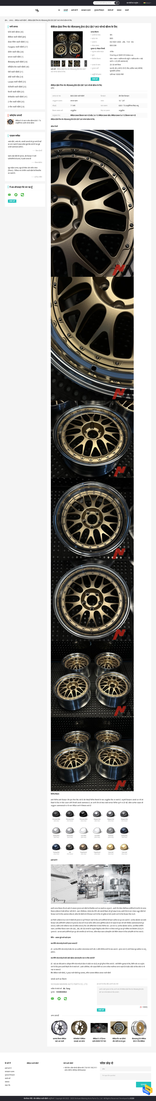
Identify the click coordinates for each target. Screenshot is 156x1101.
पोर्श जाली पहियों (13, 72)
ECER (132, 1098)
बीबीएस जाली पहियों (20, 20)
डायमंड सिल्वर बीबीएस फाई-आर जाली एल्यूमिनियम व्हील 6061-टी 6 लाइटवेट (59, 1040)
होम (6, 20)
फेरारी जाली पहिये (14, 92)
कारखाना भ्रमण (86, 10)
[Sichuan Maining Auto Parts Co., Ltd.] (37, 10)
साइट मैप (7, 1085)
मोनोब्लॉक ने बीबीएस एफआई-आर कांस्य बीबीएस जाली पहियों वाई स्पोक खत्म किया (79, 1040)
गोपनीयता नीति (28, 1098)
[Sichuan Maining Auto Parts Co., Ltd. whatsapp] (17, 194)
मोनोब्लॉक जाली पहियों (15, 97)
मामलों (127, 10)
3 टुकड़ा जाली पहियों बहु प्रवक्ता (75, 973)
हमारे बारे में (74, 10)
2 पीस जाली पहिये (14, 102)
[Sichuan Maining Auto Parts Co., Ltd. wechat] (24, 194)
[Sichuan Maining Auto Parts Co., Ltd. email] (11, 194)
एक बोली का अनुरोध (132, 3)
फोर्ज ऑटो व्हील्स (14, 32)
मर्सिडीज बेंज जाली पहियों (16, 67)
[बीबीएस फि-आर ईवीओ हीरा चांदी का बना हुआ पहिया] (119, 1027)
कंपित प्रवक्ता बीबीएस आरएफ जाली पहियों (98, 973)
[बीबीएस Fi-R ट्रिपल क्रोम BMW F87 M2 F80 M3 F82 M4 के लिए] (99, 1027)
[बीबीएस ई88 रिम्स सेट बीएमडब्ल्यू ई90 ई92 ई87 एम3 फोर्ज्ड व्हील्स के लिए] (68, 45)
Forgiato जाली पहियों (16, 47)
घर (59, 10)
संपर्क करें (110, 10)
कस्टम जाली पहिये (14, 57)
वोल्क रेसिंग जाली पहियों (16, 42)
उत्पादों (66, 10)
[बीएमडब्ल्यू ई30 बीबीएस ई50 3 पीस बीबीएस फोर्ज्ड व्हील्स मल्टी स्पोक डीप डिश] (138, 1027)
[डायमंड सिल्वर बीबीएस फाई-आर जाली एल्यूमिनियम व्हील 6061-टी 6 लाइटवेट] (59, 1027)
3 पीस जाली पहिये (14, 107)
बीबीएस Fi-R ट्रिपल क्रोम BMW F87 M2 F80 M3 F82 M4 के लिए (99, 1040)
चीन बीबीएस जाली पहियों (41, 1098)
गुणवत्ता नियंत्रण (99, 10)
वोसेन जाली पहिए (14, 52)
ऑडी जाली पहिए (13, 77)
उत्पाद (11, 20)
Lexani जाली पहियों (15, 82)
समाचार (119, 10)
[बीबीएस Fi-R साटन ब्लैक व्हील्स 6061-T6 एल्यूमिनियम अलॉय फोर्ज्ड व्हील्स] (10, 122)
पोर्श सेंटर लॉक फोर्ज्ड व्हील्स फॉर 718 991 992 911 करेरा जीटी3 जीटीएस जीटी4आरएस (81, 1069)
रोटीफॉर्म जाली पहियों (15, 87)
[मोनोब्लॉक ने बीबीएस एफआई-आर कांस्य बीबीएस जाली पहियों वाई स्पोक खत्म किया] (79, 1027)
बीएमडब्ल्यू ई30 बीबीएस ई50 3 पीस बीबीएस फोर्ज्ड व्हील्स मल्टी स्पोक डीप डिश (139, 1040)
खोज (117, 3)
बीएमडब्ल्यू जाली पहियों (16, 62)
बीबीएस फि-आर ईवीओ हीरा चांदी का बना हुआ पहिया (119, 1040)
